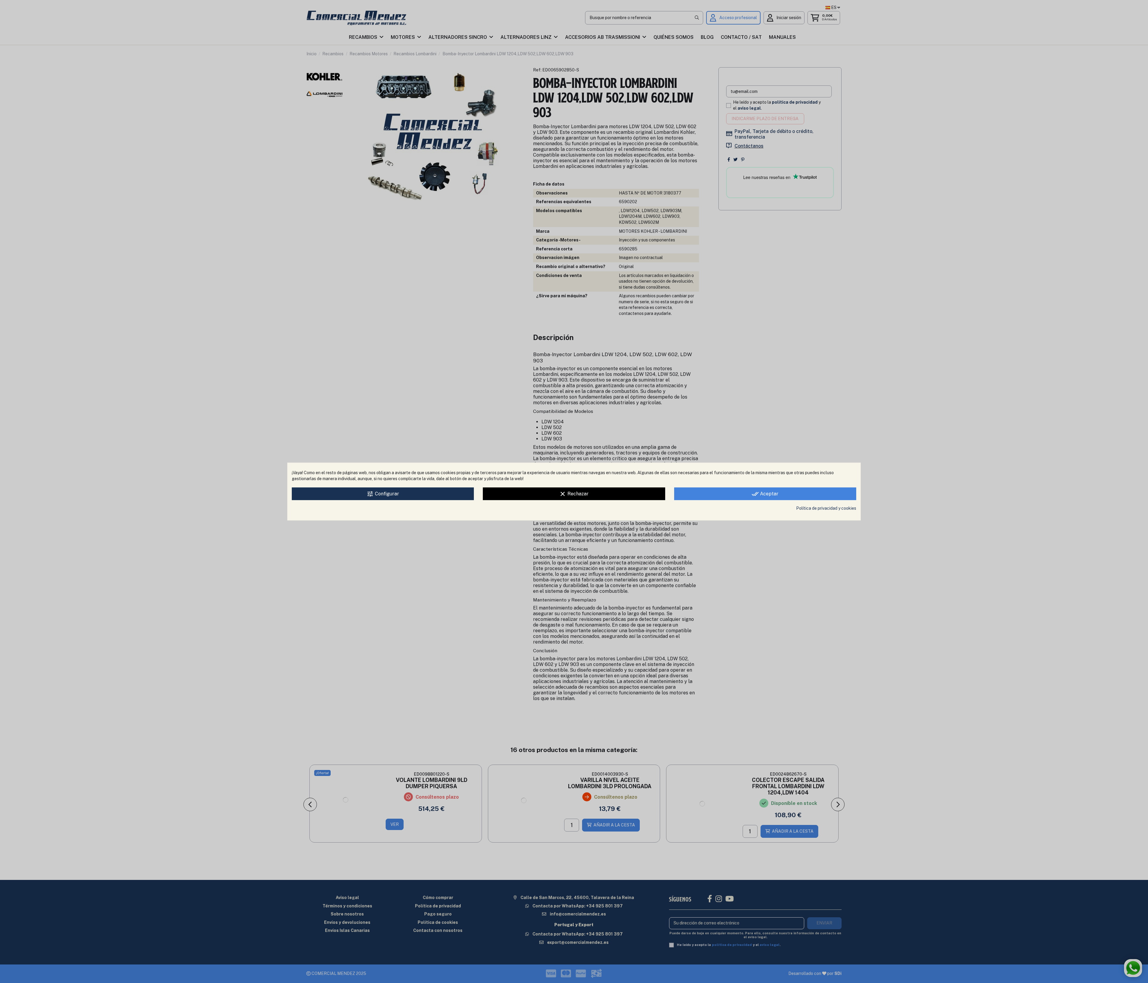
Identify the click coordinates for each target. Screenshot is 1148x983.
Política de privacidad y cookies (826, 508)
